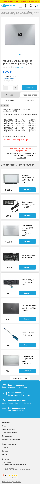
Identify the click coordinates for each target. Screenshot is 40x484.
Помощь (5, 451)
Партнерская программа (11, 439)
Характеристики (9, 79)
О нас (4, 426)
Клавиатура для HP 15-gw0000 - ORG (28, 282)
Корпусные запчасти (14, 12)
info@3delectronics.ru (22, 469)
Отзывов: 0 (29, 100)
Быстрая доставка (16, 385)
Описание (10, 95)
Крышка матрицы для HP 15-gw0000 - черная (29, 308)
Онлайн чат (6, 454)
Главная (3, 12)
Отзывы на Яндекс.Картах (11, 482)
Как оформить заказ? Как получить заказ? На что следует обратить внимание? (21, 155)
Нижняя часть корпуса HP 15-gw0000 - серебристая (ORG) (27, 230)
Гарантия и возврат (9, 429)
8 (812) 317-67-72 (8, 469)
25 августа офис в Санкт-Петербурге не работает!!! (20, 1)
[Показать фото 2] (20, 54)
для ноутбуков (27, 12)
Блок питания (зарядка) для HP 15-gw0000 (28, 204)
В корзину (29, 88)
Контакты (5, 448)
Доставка (10, 100)
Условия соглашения (9, 433)
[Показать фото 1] (19, 54)
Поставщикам (7, 436)
